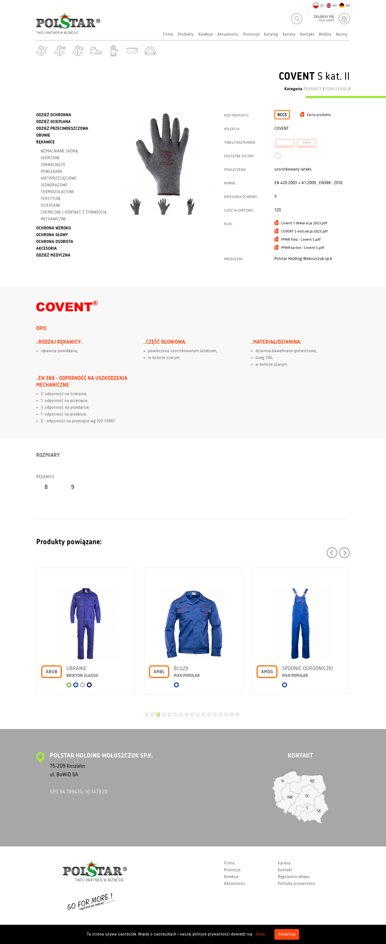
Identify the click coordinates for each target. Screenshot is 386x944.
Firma (168, 34)
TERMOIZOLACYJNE (57, 192)
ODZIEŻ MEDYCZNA (53, 255)
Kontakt (307, 34)
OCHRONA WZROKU (53, 228)
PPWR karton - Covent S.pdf (302, 248)
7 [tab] (181, 715)
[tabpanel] (85, 635)
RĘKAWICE (312, 89)
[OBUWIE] (96, 50)
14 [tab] (220, 715)
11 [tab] (203, 715)
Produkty (186, 34)
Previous (332, 552)
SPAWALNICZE (53, 165)
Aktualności (227, 34)
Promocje (251, 34)
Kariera (289, 34)
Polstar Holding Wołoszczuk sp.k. (303, 259)
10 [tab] (198, 715)
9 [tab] (192, 715)
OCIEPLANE (50, 205)
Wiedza (325, 34)
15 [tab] (226, 715)
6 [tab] (175, 715)
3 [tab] (158, 715)
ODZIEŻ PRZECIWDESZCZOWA (62, 128)
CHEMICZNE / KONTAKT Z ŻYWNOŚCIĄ (74, 212)
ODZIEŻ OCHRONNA (53, 115)
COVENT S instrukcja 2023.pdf (304, 231)
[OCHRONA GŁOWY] (150, 50)
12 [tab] (209, 715)
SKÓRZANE (50, 158)
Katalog (271, 34)
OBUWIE (43, 135)
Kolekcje (205, 34)
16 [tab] (232, 715)
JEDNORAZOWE (54, 185)
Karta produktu (319, 115)
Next (344, 552)
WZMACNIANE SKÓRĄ (59, 151)
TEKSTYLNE (51, 199)
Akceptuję (287, 934)
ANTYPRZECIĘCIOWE (59, 178)
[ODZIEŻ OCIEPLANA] (60, 50)
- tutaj (259, 934)
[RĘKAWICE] (114, 50)
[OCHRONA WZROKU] (132, 50)
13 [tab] (215, 715)
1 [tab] (147, 715)
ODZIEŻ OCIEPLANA (53, 122)
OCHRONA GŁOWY (52, 235)
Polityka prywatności (297, 883)
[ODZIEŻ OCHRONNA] (41, 50)
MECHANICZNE (53, 219)
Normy (342, 34)
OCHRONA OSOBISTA (54, 242)
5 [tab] (170, 715)
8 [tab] (186, 715)
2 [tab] (153, 715)
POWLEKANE (336, 89)
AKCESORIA (46, 248)
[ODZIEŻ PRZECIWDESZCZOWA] (78, 50)
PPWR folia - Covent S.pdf (301, 240)
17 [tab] (237, 715)
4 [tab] (164, 715)
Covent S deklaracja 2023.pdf (304, 223)
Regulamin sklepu (294, 877)
